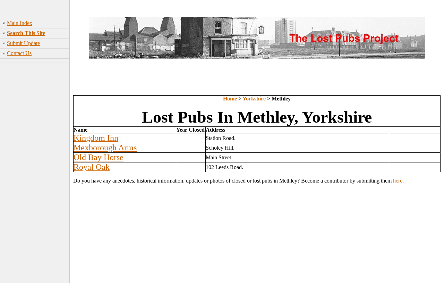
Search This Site (26, 33)
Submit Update (23, 43)
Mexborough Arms (105, 147)
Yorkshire (254, 98)
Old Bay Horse (98, 157)
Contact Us (19, 53)
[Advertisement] (35, 173)
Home (230, 98)
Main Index (19, 23)
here (397, 181)
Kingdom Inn (96, 137)
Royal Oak (92, 166)
